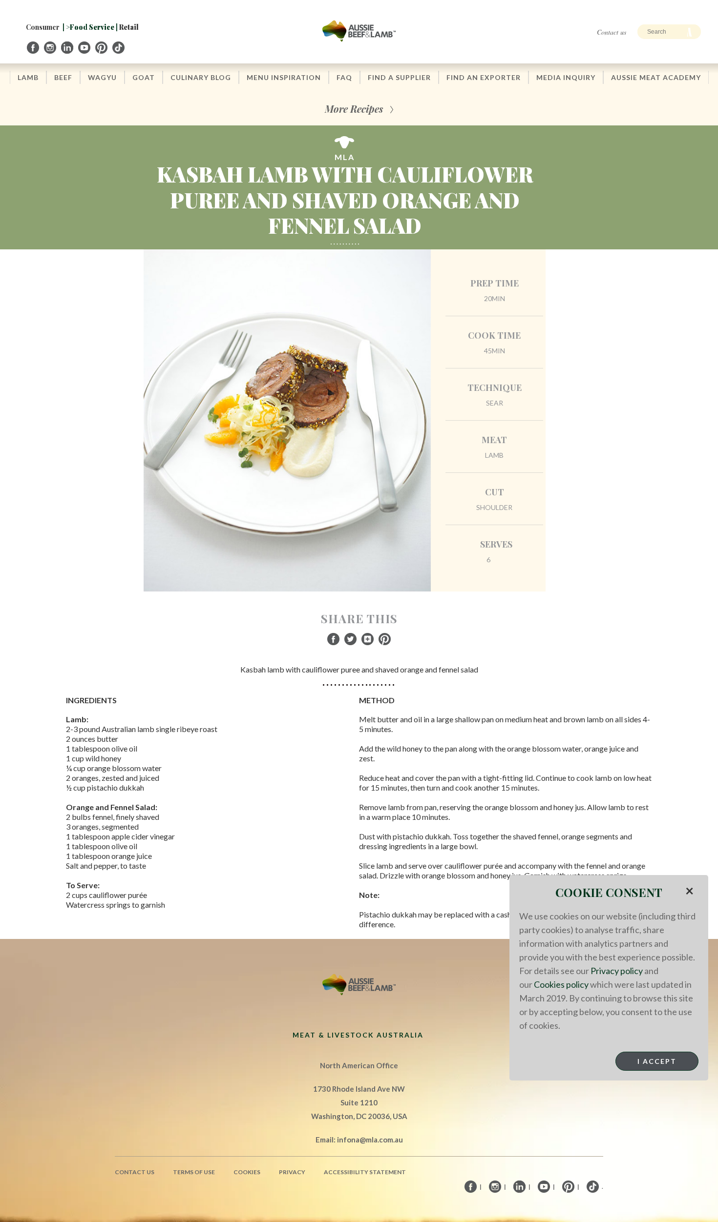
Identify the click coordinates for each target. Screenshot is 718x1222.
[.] (119, 47)
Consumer (43, 27)
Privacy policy (617, 970)
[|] (34, 47)
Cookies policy (561, 984)
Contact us (611, 32)
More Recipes (354, 108)
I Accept (656, 1061)
